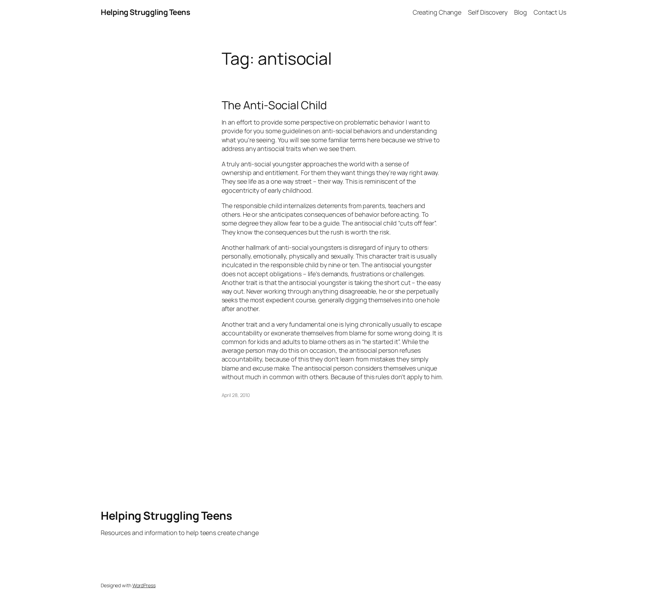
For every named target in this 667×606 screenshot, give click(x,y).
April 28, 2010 (236, 395)
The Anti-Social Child (274, 105)
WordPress (144, 585)
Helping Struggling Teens (145, 12)
